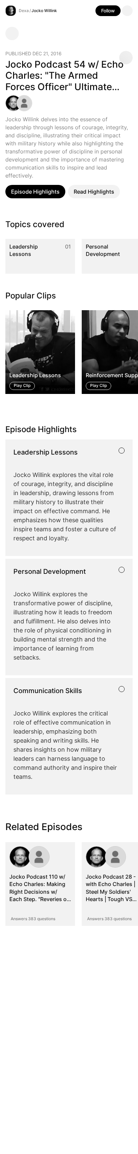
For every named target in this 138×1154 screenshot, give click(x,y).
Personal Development (103, 250)
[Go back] (12, 33)
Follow (108, 10)
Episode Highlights (35, 191)
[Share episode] (126, 57)
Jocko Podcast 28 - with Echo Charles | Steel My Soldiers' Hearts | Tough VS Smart (111, 891)
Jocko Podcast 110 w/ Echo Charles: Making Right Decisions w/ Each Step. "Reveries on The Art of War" (39, 891)
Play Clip (22, 385)
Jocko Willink (44, 10)
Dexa (24, 10)
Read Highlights (94, 191)
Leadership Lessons (23, 250)
